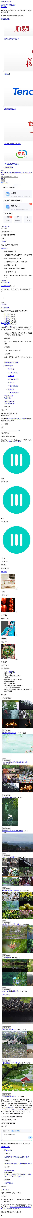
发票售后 (23, 1164)
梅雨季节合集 (6, 957)
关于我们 (7, 1157)
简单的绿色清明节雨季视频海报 (12, 831)
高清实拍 (23, 419)
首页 (2, 5)
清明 (21, 1109)
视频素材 (17, 419)
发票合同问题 (13, 442)
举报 (19, 442)
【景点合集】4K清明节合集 (11, 1063)
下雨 (4, 1109)
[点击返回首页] (6, 1)
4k (9, 1109)
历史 (13, 1109)
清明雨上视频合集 (8, 797)
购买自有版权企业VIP (11, 362)
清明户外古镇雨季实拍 (9, 857)
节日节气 (10, 1107)
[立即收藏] (1, 424)
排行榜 (3, 178)
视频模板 (7, 5)
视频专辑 (17, 172)
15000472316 (5, 1189)
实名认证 (18, 1209)
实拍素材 (13, 5)
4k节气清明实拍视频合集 (10, 991)
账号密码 (29, 1164)
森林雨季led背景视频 (9, 1096)
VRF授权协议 (15, 1164)
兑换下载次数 (8, 1183)
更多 (2, 170)
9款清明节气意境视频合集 (10, 924)
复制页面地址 (5, 433)
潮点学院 (13, 1157)
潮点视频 (10, 419)
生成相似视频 (6, 731)
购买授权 (5, 1215)
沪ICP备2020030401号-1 (17, 1207)
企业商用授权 (5, 323)
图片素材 (4, 172)
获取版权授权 (5, 19)
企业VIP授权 (8, 326)
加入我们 (26, 1157)
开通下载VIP (5, 226)
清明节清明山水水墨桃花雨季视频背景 (14, 762)
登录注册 (7, 1164)
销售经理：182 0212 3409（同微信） (16, 1174)
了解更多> (4, 248)
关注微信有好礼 (9, 1170)
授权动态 (26, 172)
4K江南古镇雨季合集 (9, 1029)
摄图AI (5, 182)
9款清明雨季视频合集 (9, 733)
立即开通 (4, 241)
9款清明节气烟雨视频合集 (10, 890)
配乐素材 (10, 172)
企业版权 (4, 7)
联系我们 (20, 1157)
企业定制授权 (8, 366)
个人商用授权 (5, 282)
